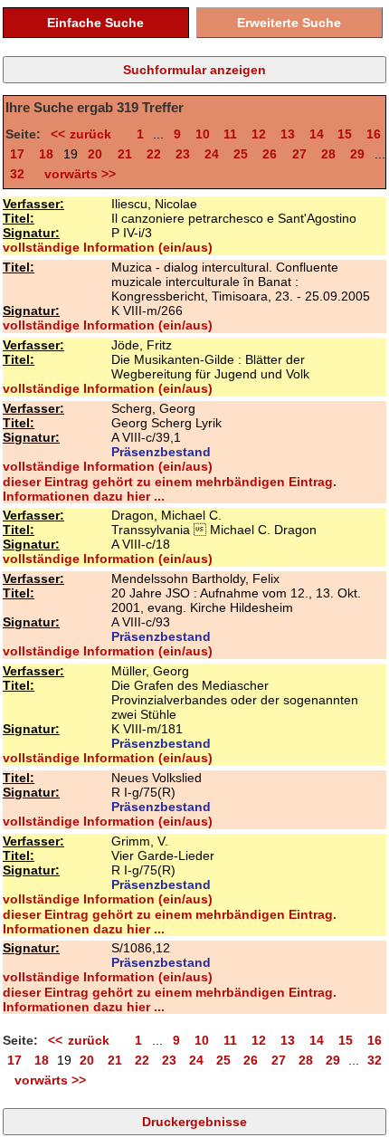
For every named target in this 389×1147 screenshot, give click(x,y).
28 (328, 154)
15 (344, 134)
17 (17, 154)
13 (287, 134)
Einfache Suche (95, 22)
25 (240, 154)
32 (17, 174)
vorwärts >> (76, 174)
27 (299, 154)
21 (125, 154)
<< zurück (86, 134)
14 (316, 134)
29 (357, 154)
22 (154, 154)
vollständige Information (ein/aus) (108, 247)
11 (230, 134)
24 (211, 154)
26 (269, 154)
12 (258, 134)
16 (373, 134)
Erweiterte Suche (289, 22)
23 (183, 154)
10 (202, 134)
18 (46, 154)
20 (95, 154)
